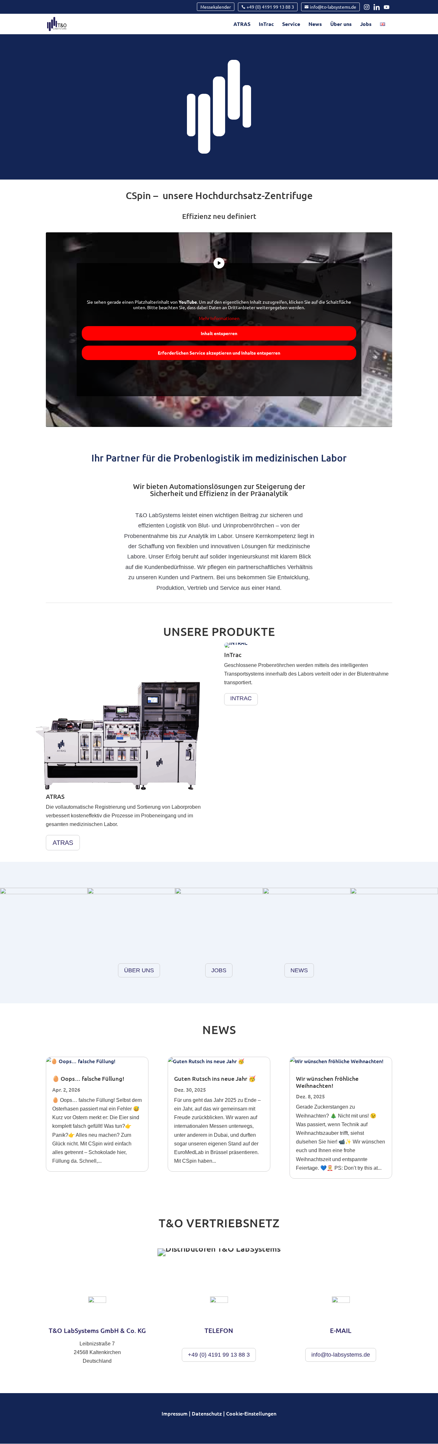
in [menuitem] (368, 7)
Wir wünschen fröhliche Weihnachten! (327, 1082)
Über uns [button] (139, 970)
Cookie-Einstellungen (251, 1413)
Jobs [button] (218, 970)
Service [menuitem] (291, 24)
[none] (215, 7)
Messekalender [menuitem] (215, 7)
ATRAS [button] (63, 842)
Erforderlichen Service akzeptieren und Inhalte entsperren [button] (219, 353)
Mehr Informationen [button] (219, 318)
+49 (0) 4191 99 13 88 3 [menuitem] (270, 7)
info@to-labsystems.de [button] (340, 1355)
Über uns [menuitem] (341, 24)
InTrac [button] (241, 698)
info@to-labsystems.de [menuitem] (333, 7)
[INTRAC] (236, 645)
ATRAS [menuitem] (241, 24)
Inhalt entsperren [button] (219, 333)
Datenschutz (207, 1413)
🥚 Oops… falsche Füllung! (88, 1078)
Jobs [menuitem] (366, 24)
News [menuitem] (315, 24)
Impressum (175, 1413)
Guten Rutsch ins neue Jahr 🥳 (215, 1078)
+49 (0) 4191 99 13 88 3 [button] (219, 1355)
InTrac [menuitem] (266, 24)
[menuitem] (382, 28)
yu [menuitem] (387, 7)
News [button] (299, 970)
